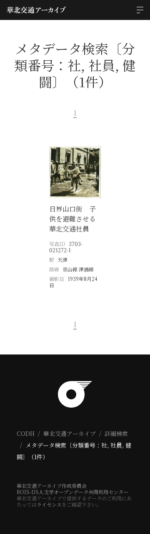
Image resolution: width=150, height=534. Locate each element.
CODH (26, 433)
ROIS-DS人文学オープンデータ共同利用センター (72, 491)
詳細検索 (116, 433)
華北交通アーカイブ (69, 433)
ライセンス (49, 504)
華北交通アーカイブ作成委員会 (52, 485)
